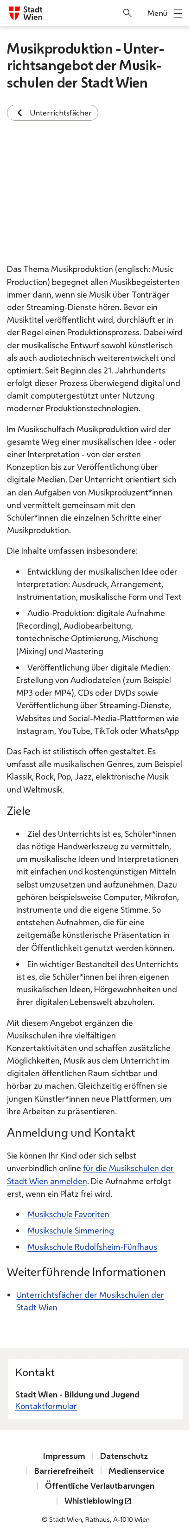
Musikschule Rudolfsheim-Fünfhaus (92, 1246)
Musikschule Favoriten (68, 1214)
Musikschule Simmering (70, 1230)
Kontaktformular (46, 1405)
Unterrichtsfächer (61, 112)
